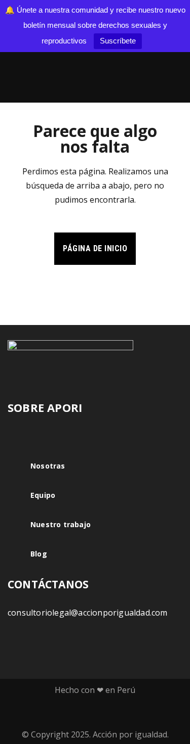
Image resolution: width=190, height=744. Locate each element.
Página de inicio (95, 248)
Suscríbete (118, 40)
